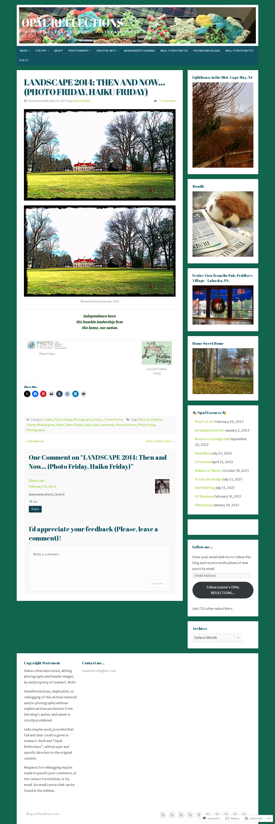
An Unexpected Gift (210, 430)
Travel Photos (113, 419)
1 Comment (167, 101)
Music (24, 50)
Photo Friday (63, 419)
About (58, 50)
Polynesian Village (206, 50)
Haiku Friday (73, 425)
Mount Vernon (126, 425)
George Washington (40, 425)
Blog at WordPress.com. (43, 814)
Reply (35, 509)
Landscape (91, 425)
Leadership (107, 425)
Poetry (41, 50)
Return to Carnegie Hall (212, 439)
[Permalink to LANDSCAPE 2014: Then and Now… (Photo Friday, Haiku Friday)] (100, 155)
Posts (23, 60)
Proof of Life (205, 422)
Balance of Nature (208, 471)
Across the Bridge (208, 479)
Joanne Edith (81, 101)
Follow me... (202, 547)
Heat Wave (203, 453)
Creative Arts (106, 50)
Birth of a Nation (151, 419)
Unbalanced (35, 441)
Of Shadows (204, 496)
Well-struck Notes (174, 50)
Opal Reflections (72, 22)
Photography (79, 50)
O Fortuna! (203, 462)
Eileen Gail (36, 481)
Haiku (49, 419)
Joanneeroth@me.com (99, 671)
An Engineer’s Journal (139, 50)
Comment (156, 583)
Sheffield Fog (205, 488)
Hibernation (204, 505)
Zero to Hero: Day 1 (159, 441)
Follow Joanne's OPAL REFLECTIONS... (223, 590)
